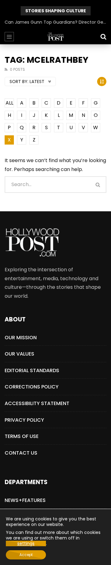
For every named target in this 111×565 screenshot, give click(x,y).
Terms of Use (22, 436)
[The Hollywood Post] (55, 36)
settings (26, 543)
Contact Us (21, 452)
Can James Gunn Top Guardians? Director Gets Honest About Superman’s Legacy (55, 22)
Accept (26, 554)
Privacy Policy (24, 420)
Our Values (19, 353)
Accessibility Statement (37, 403)
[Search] (103, 36)
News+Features (25, 500)
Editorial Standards (32, 370)
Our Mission (21, 337)
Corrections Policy (32, 386)
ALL (9, 102)
